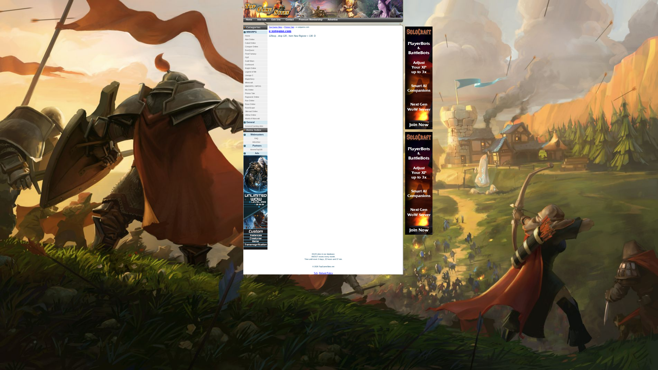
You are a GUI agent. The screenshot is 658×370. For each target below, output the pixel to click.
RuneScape (250, 108)
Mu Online (249, 90)
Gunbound (249, 65)
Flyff (247, 57)
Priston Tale (250, 93)
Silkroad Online (251, 111)
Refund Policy (326, 273)
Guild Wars (249, 61)
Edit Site (276, 19)
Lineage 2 (249, 75)
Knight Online (250, 68)
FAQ (256, 138)
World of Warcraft (252, 119)
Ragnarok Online (252, 97)
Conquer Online (251, 47)
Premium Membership (310, 19)
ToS (316, 273)
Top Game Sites (275, 27)
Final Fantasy (250, 54)
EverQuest (249, 50)
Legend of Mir (250, 72)
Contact (290, 19)
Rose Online (250, 104)
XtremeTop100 (256, 150)
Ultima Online (250, 115)
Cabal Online (250, 43)
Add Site (261, 19)
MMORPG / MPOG (253, 86)
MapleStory (249, 79)
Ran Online (249, 101)
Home (247, 36)
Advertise (256, 142)
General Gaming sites (254, 126)
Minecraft (249, 83)
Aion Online (249, 39)
